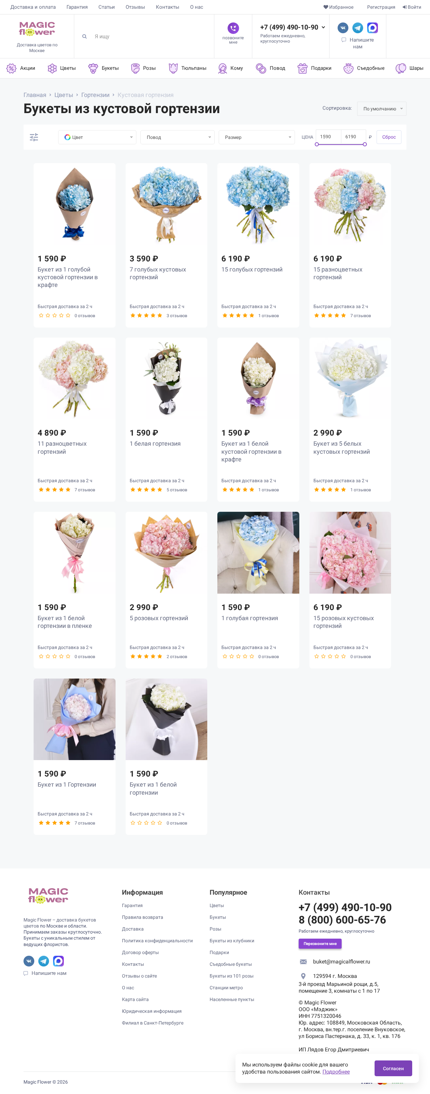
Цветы (217, 905)
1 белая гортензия (155, 443)
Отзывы (135, 7)
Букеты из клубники (232, 940)
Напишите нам (49, 973)
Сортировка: (337, 108)
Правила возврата (142, 917)
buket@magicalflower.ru (341, 961)
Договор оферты (140, 952)
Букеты (218, 917)
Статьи (106, 7)
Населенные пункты (232, 999)
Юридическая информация (152, 1011)
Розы (215, 929)
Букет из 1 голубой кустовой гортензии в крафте (68, 277)
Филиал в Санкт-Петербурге (152, 1023)
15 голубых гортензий (252, 269)
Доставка (133, 929)
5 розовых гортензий (159, 617)
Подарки (219, 952)
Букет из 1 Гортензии (67, 784)
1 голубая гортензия (249, 617)
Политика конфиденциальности (157, 940)
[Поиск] (87, 36)
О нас (196, 7)
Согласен (393, 1068)
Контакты (167, 7)
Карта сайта (135, 999)
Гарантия (77, 7)
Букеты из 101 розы (232, 976)
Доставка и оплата (33, 7)
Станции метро (226, 987)
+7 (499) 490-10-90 (289, 27)
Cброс (389, 137)
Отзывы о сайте (139, 976)
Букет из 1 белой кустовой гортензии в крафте (251, 451)
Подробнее (336, 1071)
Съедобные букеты (231, 964)
